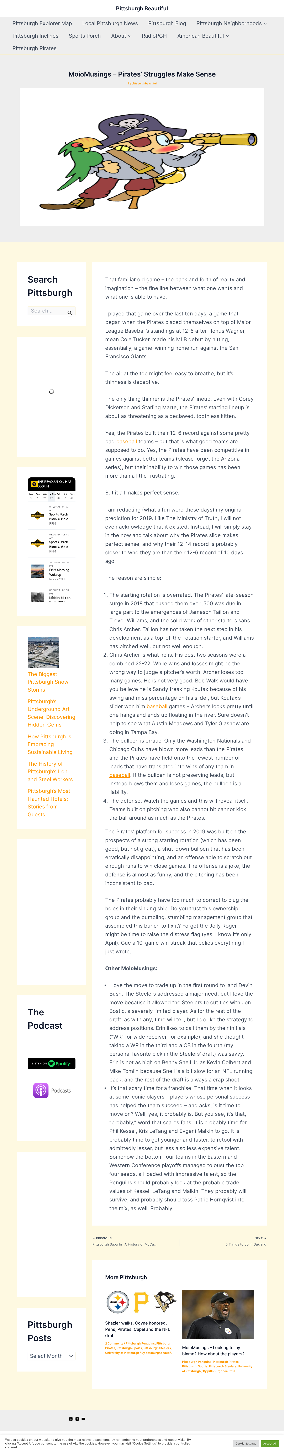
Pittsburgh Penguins (140, 1343)
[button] (264, 23)
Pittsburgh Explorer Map (42, 23)
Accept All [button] (269, 1443)
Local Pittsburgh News (110, 23)
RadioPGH (154, 36)
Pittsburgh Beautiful (142, 8)
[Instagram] (77, 1419)
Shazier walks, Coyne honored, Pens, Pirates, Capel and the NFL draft (137, 1329)
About (118, 36)
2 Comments (114, 1343)
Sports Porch (85, 36)
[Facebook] (71, 1419)
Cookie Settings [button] (246, 1443)
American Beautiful (200, 36)
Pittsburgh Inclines (35, 36)
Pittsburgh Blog (167, 23)
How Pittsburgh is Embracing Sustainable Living (50, 744)
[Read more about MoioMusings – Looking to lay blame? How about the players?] (218, 1314)
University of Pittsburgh (122, 1352)
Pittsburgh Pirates (34, 48)
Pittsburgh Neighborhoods (229, 23)
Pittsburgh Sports (129, 1348)
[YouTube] (83, 1419)
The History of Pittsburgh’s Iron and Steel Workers (50, 771)
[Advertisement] (51, 912)
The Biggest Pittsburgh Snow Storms (48, 682)
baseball (126, 441)
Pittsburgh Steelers (157, 1348)
